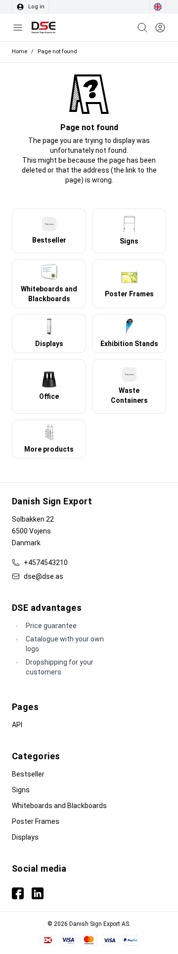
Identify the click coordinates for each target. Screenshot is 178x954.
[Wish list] (160, 28)
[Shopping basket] (142, 28)
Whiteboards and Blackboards (59, 806)
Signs (21, 790)
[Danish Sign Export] (43, 28)
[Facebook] (18, 893)
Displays (25, 837)
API (17, 725)
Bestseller (28, 774)
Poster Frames (35, 821)
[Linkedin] (38, 893)
